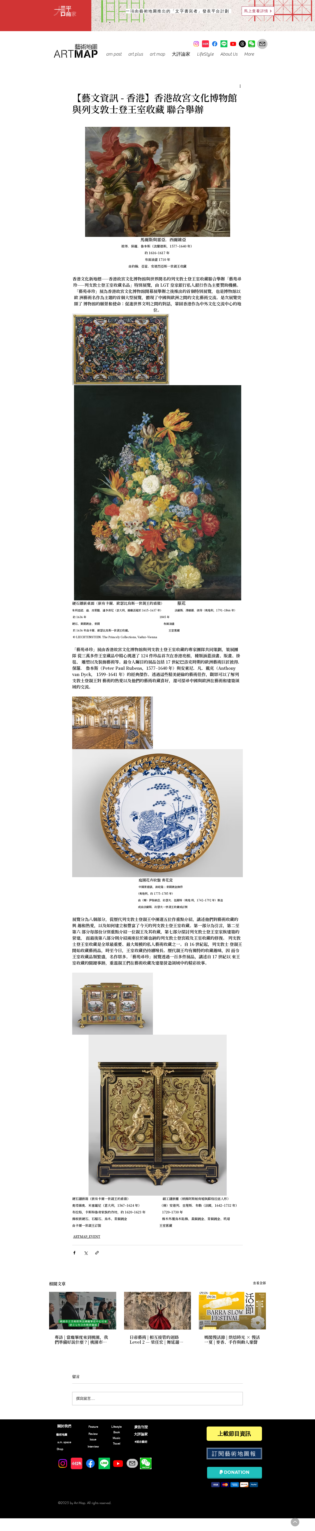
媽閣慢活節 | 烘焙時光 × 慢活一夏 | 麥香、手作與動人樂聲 (232, 1340)
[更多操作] (240, 86)
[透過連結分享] (97, 1253)
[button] (114, 54)
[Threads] (242, 43)
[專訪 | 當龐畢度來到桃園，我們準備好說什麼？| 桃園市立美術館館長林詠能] (82, 1310)
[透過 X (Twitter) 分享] (85, 1253)
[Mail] (262, 44)
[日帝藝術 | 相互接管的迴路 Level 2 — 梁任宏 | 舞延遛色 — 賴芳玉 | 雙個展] (157, 1311)
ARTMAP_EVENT (86, 1237)
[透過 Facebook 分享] (74, 1253)
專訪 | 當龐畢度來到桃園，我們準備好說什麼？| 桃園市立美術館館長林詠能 (81, 1340)
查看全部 (259, 1283)
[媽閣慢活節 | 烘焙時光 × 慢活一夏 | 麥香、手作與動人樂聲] (232, 1310)
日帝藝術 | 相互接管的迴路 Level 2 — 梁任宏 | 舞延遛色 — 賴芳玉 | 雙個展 (154, 1340)
